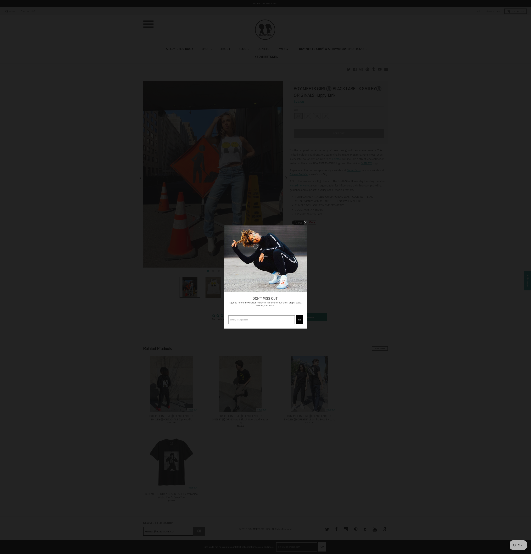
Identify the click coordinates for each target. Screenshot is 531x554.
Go (299, 320)
